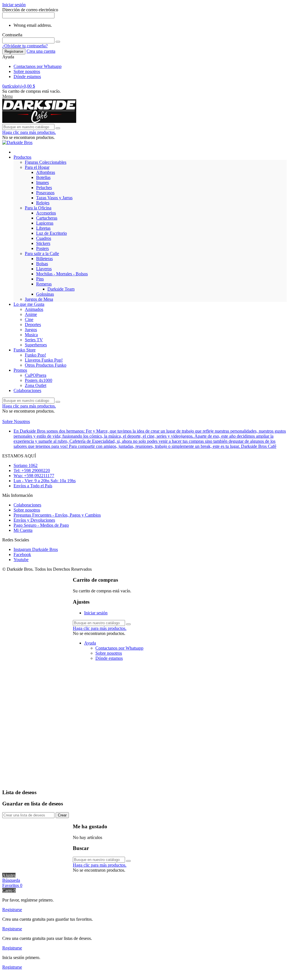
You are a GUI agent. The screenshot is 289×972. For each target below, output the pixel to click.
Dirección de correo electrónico (30, 9)
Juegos (31, 329)
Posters (42, 248)
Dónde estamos (27, 76)
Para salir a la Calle (42, 253)
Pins (40, 278)
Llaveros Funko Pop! (44, 360)
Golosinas (45, 294)
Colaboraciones (27, 390)
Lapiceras (44, 223)
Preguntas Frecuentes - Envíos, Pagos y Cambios (57, 515)
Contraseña (12, 34)
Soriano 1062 (26, 465)
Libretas (43, 228)
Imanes (42, 182)
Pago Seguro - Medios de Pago (41, 525)
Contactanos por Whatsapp (38, 66)
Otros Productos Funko (45, 365)
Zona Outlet (35, 385)
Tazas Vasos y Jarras (54, 197)
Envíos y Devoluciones (34, 520)
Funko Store (25, 349)
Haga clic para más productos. (29, 132)
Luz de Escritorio (51, 233)
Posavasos (45, 192)
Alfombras (45, 172)
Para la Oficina (38, 207)
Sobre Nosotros (16, 421)
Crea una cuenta (41, 51)
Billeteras (44, 258)
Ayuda (90, 643)
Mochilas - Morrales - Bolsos (62, 273)
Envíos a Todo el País (33, 485)
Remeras (44, 284)
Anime (31, 314)
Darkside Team (61, 289)
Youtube (21, 559)
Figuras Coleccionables (45, 162)
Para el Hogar (37, 167)
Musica (31, 334)
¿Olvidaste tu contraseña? (25, 45)
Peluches (44, 187)
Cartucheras (46, 218)
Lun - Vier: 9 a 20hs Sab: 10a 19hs (45, 480)
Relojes (42, 202)
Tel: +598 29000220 (32, 470)
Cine (29, 319)
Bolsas (42, 263)
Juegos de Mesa (39, 299)
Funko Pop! (35, 355)
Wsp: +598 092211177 (34, 475)
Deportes (33, 324)
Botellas (43, 177)
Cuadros (43, 238)
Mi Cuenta (23, 530)
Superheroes (36, 344)
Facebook (22, 554)
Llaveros (44, 268)
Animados (34, 309)
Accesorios (46, 213)
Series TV (34, 339)
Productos (22, 157)
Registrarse (14, 51)
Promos (20, 370)
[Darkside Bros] (39, 121)
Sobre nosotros (27, 71)
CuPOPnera (35, 375)
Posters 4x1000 (38, 380)
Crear (62, 815)
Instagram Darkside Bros (36, 549)
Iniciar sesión (96, 612)
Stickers (43, 243)
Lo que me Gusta (29, 304)
